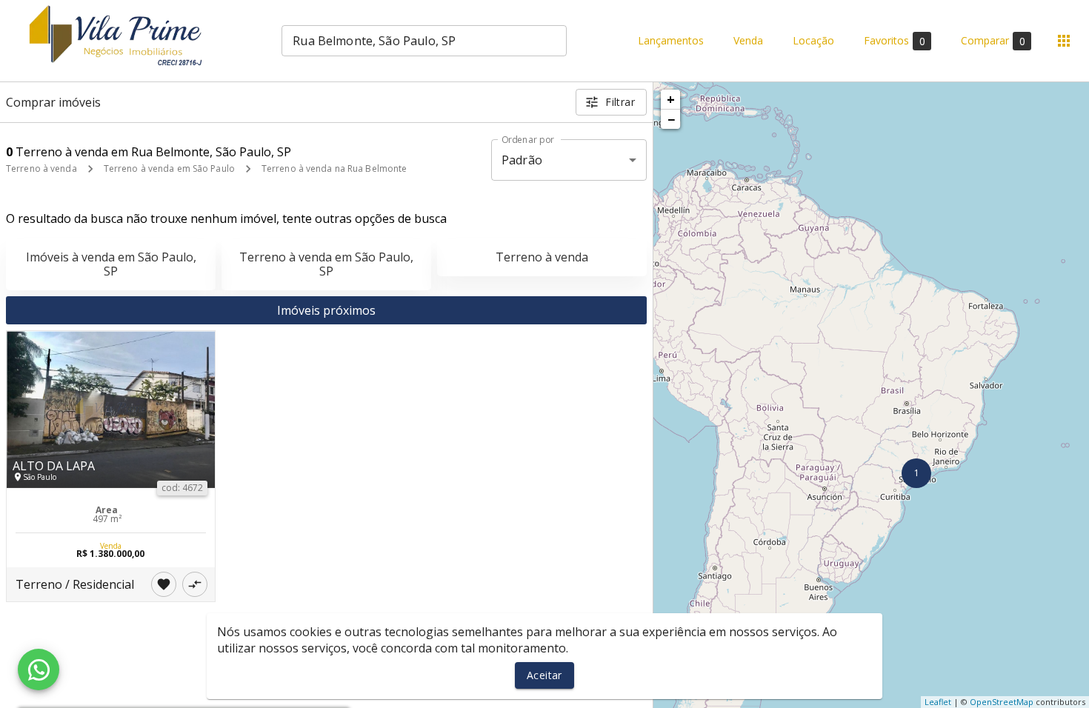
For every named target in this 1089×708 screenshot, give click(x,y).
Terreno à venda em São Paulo (169, 168)
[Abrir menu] (1064, 41)
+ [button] (671, 99)
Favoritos (894, 40)
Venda (748, 41)
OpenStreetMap (1001, 701)
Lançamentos (671, 41)
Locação (813, 41)
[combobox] (424, 40)
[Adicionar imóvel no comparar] (194, 584)
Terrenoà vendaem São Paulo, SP (326, 264)
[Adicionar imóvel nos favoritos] (163, 584)
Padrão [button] (522, 160)
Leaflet (938, 701)
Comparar (993, 40)
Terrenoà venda (542, 257)
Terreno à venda (41, 168)
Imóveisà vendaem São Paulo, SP (111, 264)
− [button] (671, 119)
